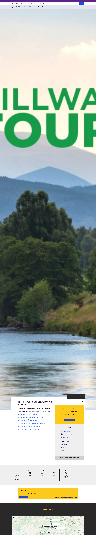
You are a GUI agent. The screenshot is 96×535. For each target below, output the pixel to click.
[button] (83, 7)
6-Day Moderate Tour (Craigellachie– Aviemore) (28, 422)
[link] (81, 3)
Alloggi (48, 3)
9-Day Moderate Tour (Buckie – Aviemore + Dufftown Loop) (30, 426)
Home (19, 399)
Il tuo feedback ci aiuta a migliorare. (21, 7)
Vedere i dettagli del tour (68, 434)
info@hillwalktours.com (66, 437)
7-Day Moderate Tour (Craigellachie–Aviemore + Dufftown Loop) (31, 423)
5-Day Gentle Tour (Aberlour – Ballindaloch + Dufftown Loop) (31, 413)
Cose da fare (42, 3)
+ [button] (13, 517)
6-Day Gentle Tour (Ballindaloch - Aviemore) (27, 414)
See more (17, 479)
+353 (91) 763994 (66, 431)
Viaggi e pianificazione (56, 3)
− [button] (13, 519)
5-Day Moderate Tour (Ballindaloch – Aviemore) (28, 420)
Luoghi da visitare (34, 3)
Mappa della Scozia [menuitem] (66, 3)
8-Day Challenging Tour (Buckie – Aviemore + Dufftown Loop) (31, 429)
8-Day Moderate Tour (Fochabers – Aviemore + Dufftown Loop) (31, 425)
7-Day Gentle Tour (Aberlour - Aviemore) (26, 416)
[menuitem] (34, 3)
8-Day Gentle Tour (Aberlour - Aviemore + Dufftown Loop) (30, 417)
